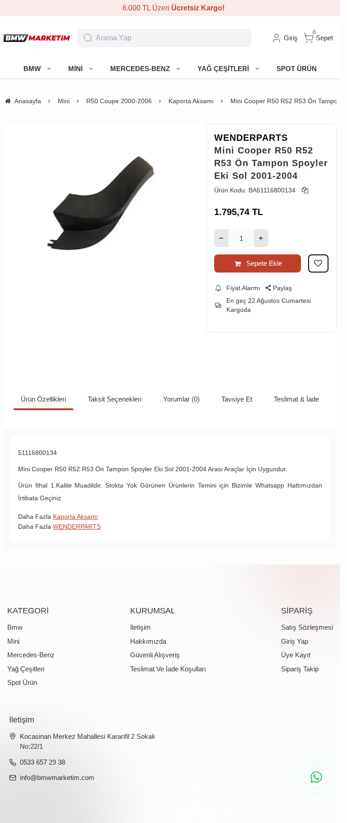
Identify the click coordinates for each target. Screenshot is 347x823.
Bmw (15, 627)
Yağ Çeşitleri (25, 669)
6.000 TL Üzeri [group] (170, 8)
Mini (13, 641)
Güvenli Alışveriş (155, 655)
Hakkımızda (148, 641)
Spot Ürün (22, 682)
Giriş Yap (294, 641)
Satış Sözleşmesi (307, 627)
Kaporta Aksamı (75, 516)
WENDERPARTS (251, 138)
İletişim (140, 627)
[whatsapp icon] (316, 777)
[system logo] (37, 38)
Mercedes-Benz (31, 655)
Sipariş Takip (300, 669)
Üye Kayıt (295, 655)
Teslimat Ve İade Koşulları (168, 669)
